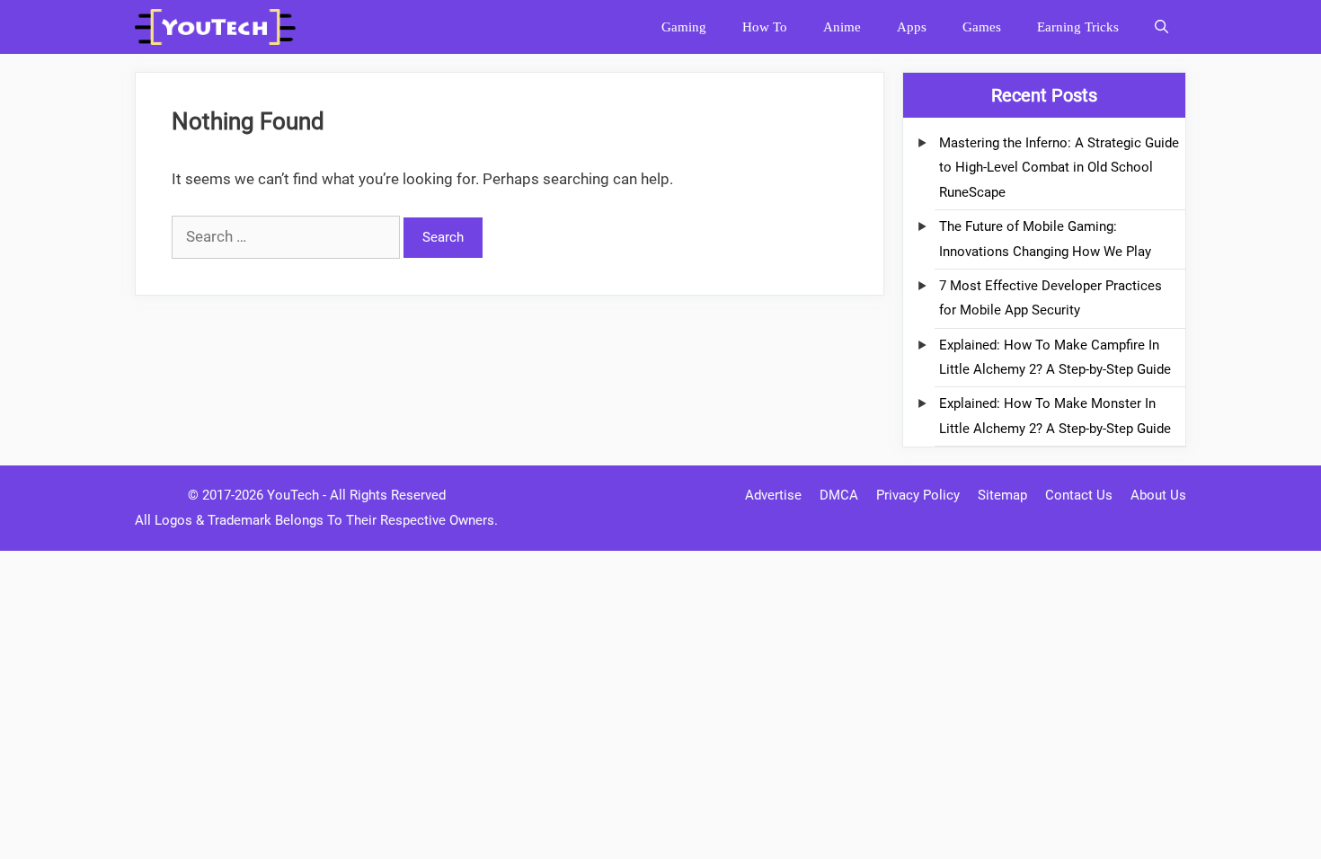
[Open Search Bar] (1161, 27)
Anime (842, 27)
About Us (1158, 495)
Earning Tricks (1078, 27)
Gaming (683, 27)
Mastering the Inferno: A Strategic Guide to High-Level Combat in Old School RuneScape (1059, 167)
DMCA (839, 495)
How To (764, 27)
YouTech (293, 495)
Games (981, 27)
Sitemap (1002, 495)
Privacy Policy (918, 495)
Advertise (773, 495)
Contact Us (1079, 495)
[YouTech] (220, 27)
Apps (911, 27)
